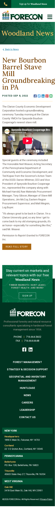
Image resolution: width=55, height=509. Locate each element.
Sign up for (33, 4)
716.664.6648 (31, 340)
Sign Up (27, 295)
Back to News (12, 49)
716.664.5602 (33, 336)
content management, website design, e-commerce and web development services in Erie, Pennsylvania (27, 504)
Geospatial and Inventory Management (27, 378)
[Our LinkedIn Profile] (30, 349)
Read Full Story (17, 246)
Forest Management (27, 362)
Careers (27, 402)
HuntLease (27, 387)
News (27, 395)
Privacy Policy (46, 499)
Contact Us (27, 417)
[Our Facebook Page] (24, 349)
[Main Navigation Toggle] (50, 17)
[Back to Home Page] (22, 15)
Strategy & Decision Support (27, 369)
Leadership (27, 409)
